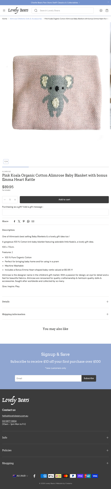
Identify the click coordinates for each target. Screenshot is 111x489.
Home (4, 19)
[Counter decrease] (4, 199)
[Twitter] (19, 221)
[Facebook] (14, 221)
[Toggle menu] (4, 10)
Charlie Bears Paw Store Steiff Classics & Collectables (54, 3)
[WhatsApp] (28, 221)
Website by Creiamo (64, 483)
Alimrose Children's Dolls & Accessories (26, 19)
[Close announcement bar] (108, 2)
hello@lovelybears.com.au (15, 415)
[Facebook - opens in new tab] (34, 476)
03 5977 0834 (9, 421)
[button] (63, 10)
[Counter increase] (15, 199)
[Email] (33, 221)
